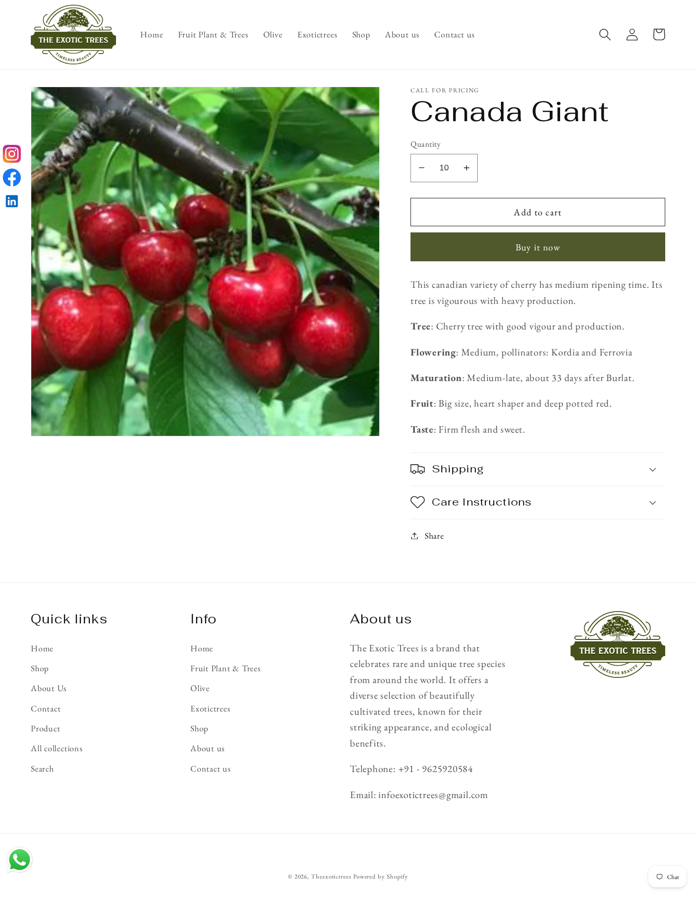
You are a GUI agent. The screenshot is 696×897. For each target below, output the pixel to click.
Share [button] (434, 535)
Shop (40, 668)
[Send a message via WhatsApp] (20, 860)
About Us (49, 688)
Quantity (425, 144)
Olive (200, 688)
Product (45, 728)
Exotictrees (210, 708)
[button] (604, 34)
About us (207, 748)
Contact (46, 708)
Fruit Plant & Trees (225, 668)
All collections (57, 748)
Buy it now (538, 246)
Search (42, 768)
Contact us (210, 768)
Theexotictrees (331, 876)
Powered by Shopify (380, 876)
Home (42, 648)
